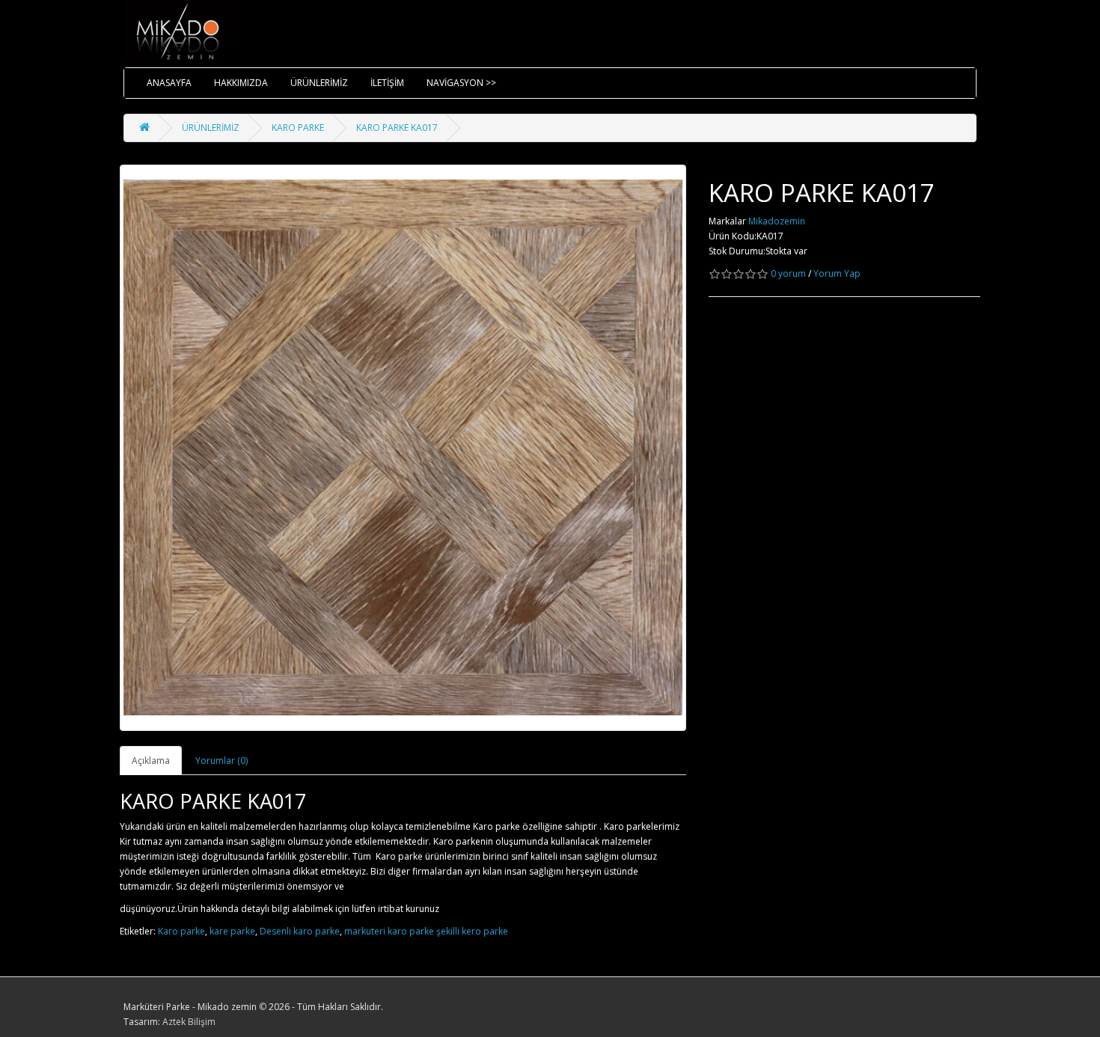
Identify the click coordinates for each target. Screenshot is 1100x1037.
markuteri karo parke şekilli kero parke (426, 931)
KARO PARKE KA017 (397, 127)
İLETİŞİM (387, 82)
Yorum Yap (837, 273)
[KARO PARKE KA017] (403, 448)
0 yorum (788, 273)
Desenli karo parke (300, 931)
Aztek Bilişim (189, 1021)
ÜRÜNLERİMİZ (319, 82)
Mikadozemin (776, 221)
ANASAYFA (169, 82)
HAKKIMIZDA (241, 82)
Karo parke (181, 931)
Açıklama (151, 760)
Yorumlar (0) (221, 760)
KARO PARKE (298, 127)
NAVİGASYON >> (461, 82)
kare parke (232, 931)
